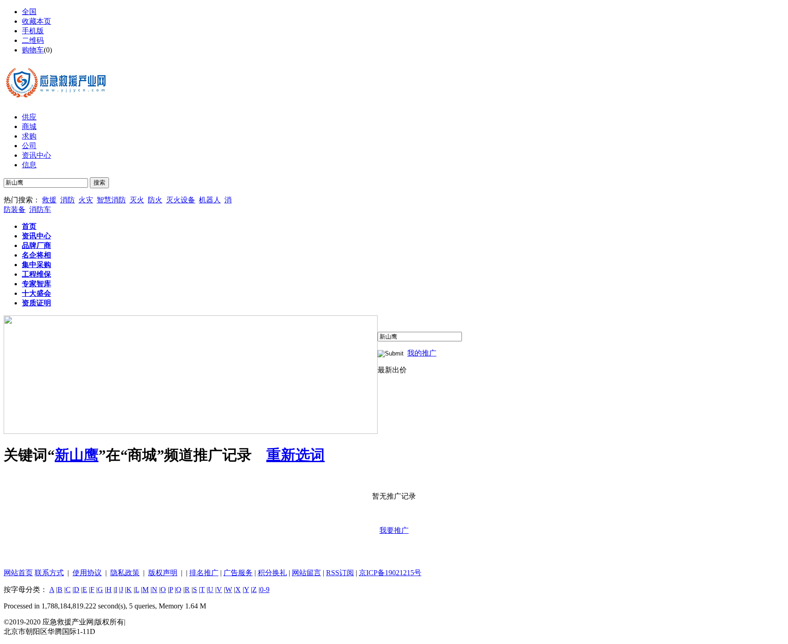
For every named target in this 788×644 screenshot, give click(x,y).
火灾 (85, 200)
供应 (29, 117)
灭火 (137, 200)
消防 (67, 200)
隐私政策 (125, 573)
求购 (29, 136)
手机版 (33, 31)
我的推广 (421, 353)
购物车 (33, 50)
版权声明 (162, 573)
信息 (29, 165)
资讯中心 (36, 155)
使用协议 (87, 573)
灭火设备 (180, 200)
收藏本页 (36, 21)
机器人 (210, 200)
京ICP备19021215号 (390, 573)
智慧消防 (111, 200)
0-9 (265, 589)
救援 (49, 200)
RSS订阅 (340, 573)
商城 (29, 126)
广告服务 (238, 573)
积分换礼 (272, 573)
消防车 (40, 209)
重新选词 (295, 455)
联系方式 (49, 573)
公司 (29, 145)
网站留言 (306, 573)
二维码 (33, 40)
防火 (155, 200)
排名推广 (203, 573)
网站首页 (18, 573)
